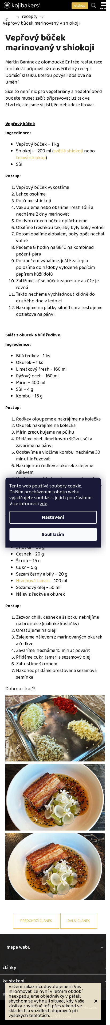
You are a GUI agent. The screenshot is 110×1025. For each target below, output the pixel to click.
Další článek (79, 921)
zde (43, 503)
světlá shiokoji (68, 151)
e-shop (79, 6)
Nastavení (53, 517)
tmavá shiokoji (31, 158)
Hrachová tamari (32, 581)
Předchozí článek (36, 921)
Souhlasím (53, 534)
